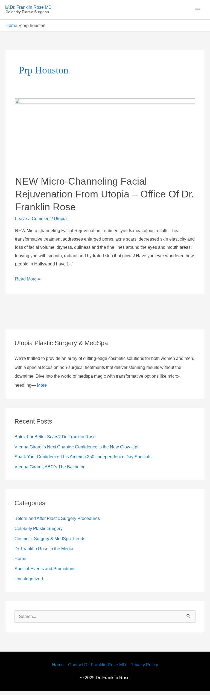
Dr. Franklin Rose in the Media (47, 552)
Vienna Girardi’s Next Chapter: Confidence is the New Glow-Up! (82, 451)
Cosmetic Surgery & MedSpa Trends (53, 542)
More (130, 389)
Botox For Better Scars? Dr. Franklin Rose (59, 440)
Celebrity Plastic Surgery (41, 532)
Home (21, 562)
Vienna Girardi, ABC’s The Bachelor (51, 471)
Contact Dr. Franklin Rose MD (97, 669)
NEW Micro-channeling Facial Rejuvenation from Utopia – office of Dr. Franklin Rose (99, 198)
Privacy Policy (148, 669)
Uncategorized (30, 582)
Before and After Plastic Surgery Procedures (62, 522)
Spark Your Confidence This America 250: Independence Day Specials (90, 460)
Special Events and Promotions (48, 572)
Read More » (28, 282)
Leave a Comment (35, 222)
